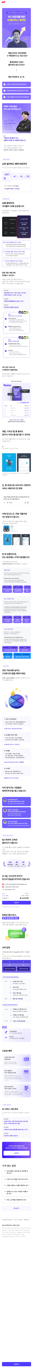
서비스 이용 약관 (18, 1219)
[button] (5, 1171)
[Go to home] (3, 2)
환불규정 (26, 1219)
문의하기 (16, 1208)
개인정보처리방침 (7, 1219)
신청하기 (16, 1364)
